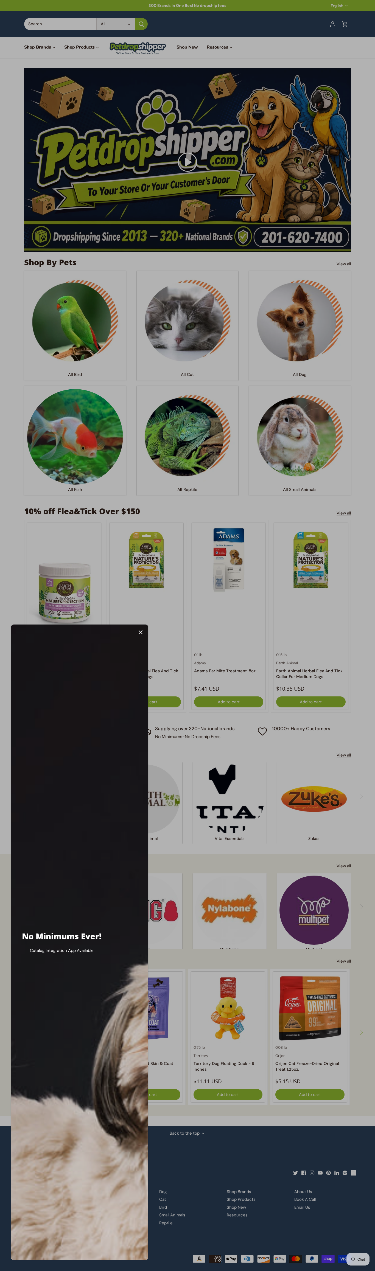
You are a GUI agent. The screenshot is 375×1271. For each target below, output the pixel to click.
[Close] (141, 632)
